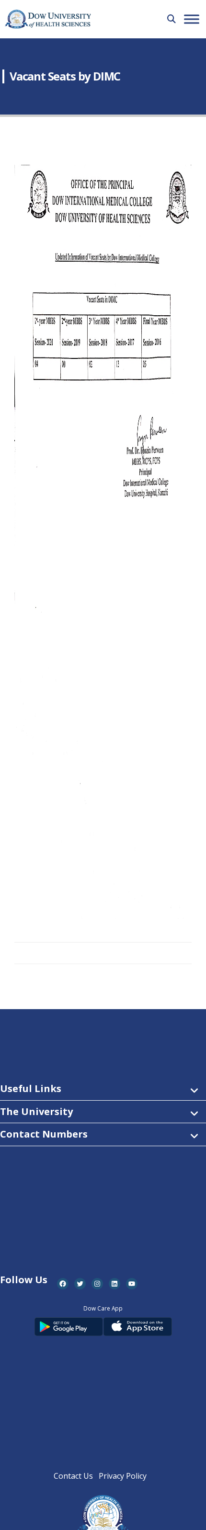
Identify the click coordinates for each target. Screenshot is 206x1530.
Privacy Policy (123, 1476)
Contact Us (73, 1476)
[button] (171, 18)
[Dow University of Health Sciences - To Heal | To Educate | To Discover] (48, 19)
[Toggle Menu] (191, 18)
